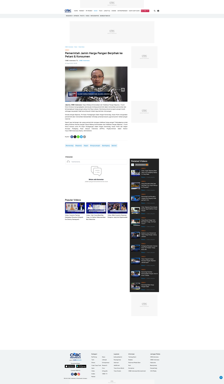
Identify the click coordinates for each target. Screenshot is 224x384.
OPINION (76, 16)
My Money (94, 357)
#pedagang (106, 145)
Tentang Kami (132, 357)
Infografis (105, 371)
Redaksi (130, 360)
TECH (100, 11)
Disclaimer (131, 368)
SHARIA (114, 11)
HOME (76, 11)
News (75, 47)
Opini (92, 368)
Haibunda (153, 362)
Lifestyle (104, 360)
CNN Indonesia (154, 357)
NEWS (95, 11)
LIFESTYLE (107, 11)
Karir (129, 365)
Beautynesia (153, 365)
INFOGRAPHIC (94, 16)
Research (104, 365)
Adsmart (116, 362)
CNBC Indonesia (69, 47)
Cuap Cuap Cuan (96, 365)
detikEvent (117, 365)
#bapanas (78, 145)
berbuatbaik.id (118, 357)
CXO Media (153, 371)
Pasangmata (117, 360)
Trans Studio (117, 371)
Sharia (93, 362)
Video (93, 371)
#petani (114, 145)
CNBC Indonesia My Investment (137, 371)
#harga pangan (95, 145)
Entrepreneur (105, 362)
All (132, 164)
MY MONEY (89, 11)
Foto (103, 368)
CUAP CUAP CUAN (134, 11)
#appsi (86, 145)
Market (93, 376)
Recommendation (141, 164)
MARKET (81, 11)
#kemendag (69, 145)
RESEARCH (69, 16)
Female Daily (153, 368)
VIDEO (87, 16)
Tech (92, 360)
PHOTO (82, 16)
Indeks (93, 374)
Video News (81, 47)
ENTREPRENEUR (122, 11)
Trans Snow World (119, 368)
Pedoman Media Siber (134, 362)
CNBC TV (146, 11)
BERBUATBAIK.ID (105, 16)
